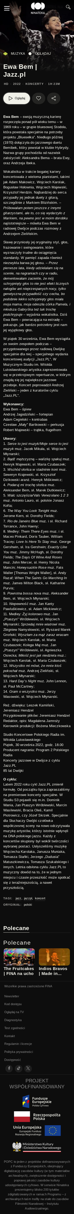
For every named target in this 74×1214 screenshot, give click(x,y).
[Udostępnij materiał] (53, 98)
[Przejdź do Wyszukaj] (68, 8)
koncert (40, 898)
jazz (18, 898)
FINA (48, 986)
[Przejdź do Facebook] (9, 1069)
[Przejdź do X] (28, 1069)
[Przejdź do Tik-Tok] (19, 1069)
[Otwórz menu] (6, 8)
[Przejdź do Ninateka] (38, 8)
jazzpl (28, 898)
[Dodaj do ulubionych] (38, 98)
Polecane (16, 928)
